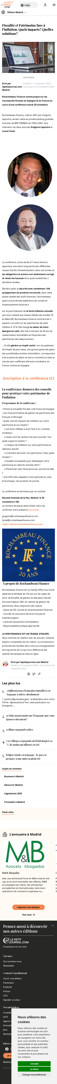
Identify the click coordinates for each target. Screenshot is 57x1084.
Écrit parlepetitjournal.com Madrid (12, 86)
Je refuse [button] (34, 1069)
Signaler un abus (11, 999)
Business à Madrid (14, 776)
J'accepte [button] (34, 1064)
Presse (6, 991)
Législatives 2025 (13, 793)
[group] (35, 4)
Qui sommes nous (12, 961)
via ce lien (33, 509)
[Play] (34, 4)
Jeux (5, 1029)
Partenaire (8, 982)
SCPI (5, 1016)
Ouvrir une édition (12, 978)
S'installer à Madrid (14, 802)
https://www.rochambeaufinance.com (22, 524)
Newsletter (8, 965)
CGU (5, 995)
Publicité (7, 987)
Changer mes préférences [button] (34, 1074)
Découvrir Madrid (13, 784)
